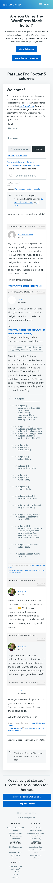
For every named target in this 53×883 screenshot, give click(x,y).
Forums (30, 162)
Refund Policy (35, 839)
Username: (13, 128)
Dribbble (15, 877)
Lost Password (21, 155)
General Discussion (33, 165)
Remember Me (21, 149)
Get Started (15, 839)
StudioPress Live (15, 866)
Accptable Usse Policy (35, 833)
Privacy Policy (35, 836)
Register (11, 155)
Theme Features (15, 836)
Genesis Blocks (26, 49)
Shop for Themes (27, 804)
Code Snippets (35, 855)
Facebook (15, 872)
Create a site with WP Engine (27, 797)
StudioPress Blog (35, 847)
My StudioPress (26, 106)
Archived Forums (14, 165)
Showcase (15, 841)
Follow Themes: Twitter (32, 570)
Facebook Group (15, 852)
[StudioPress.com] (12, 4)
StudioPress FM (15, 869)
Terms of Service (35, 830)
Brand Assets (36, 828)
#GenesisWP (15, 855)
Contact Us (36, 841)
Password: (13, 138)
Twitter (15, 874)
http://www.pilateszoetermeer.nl (25, 285)
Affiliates (36, 858)
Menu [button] (46, 4)
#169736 (41, 226)
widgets (36, 189)
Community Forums (16, 162)
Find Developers (15, 847)
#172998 (41, 638)
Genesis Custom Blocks (26, 58)
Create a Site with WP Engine (15, 829)
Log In (39, 149)
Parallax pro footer (23, 189)
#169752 (41, 292)
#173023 (41, 682)
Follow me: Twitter (15, 570)
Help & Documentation (36, 850)
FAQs (36, 852)
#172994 (41, 584)
